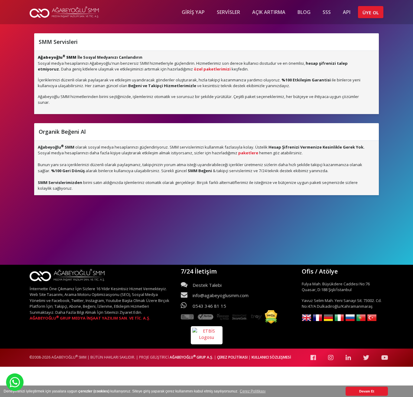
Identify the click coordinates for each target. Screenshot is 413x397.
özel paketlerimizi (212, 69)
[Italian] (339, 318)
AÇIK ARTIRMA (268, 12)
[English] (306, 318)
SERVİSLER (228, 12)
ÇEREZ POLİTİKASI (233, 357)
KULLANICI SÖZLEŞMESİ (271, 357)
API (346, 12)
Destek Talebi (206, 285)
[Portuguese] (361, 318)
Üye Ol (371, 12)
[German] (328, 318)
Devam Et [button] (366, 391)
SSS (327, 12)
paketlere (248, 153)
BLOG (304, 12)
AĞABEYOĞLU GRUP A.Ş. (191, 357)
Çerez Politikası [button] (252, 391)
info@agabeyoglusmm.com (220, 295)
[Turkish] (372, 318)
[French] (317, 318)
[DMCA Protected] (271, 317)
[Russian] (350, 318)
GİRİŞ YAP (193, 12)
